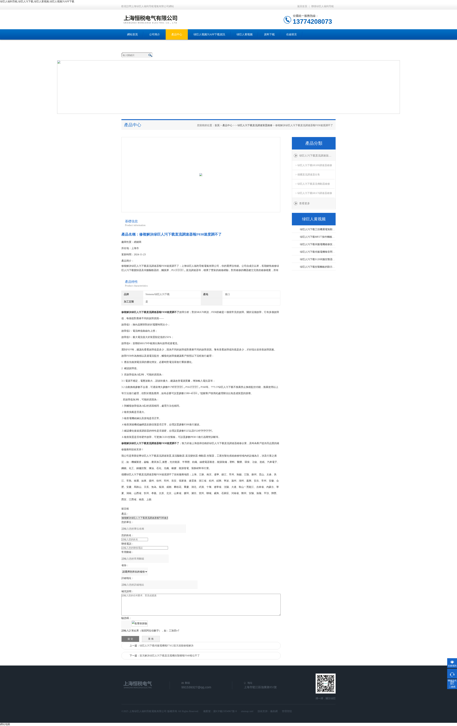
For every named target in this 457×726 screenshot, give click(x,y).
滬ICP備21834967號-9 (225, 711)
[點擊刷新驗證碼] (140, 624)
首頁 (217, 125)
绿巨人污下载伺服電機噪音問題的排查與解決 (318, 252)
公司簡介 (154, 34)
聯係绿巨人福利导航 (322, 6)
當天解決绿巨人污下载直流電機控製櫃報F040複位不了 (170, 655)
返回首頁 (302, 6)
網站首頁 (132, 34)
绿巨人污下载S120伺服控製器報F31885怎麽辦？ (318, 259)
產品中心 (176, 34)
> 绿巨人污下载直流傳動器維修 (312, 184)
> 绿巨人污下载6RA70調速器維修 (313, 193)
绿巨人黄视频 (245, 34)
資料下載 (269, 34)
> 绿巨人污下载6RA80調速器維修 (313, 165)
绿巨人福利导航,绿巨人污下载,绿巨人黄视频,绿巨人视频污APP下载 (37, 1)
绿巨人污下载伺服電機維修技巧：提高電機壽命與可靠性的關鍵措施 (318, 244)
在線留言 (291, 34)
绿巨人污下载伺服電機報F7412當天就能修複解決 (167, 645)
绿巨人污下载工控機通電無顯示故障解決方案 (318, 229)
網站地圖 (5, 724)
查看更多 (304, 203)
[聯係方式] (452, 674)
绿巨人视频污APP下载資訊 (209, 34)
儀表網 (274, 711)
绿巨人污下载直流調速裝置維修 (254, 125)
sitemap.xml (247, 711)
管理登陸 (287, 711)
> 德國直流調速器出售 (307, 174)
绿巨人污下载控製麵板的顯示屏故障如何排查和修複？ (318, 266)
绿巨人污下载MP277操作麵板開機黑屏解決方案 (318, 237)
